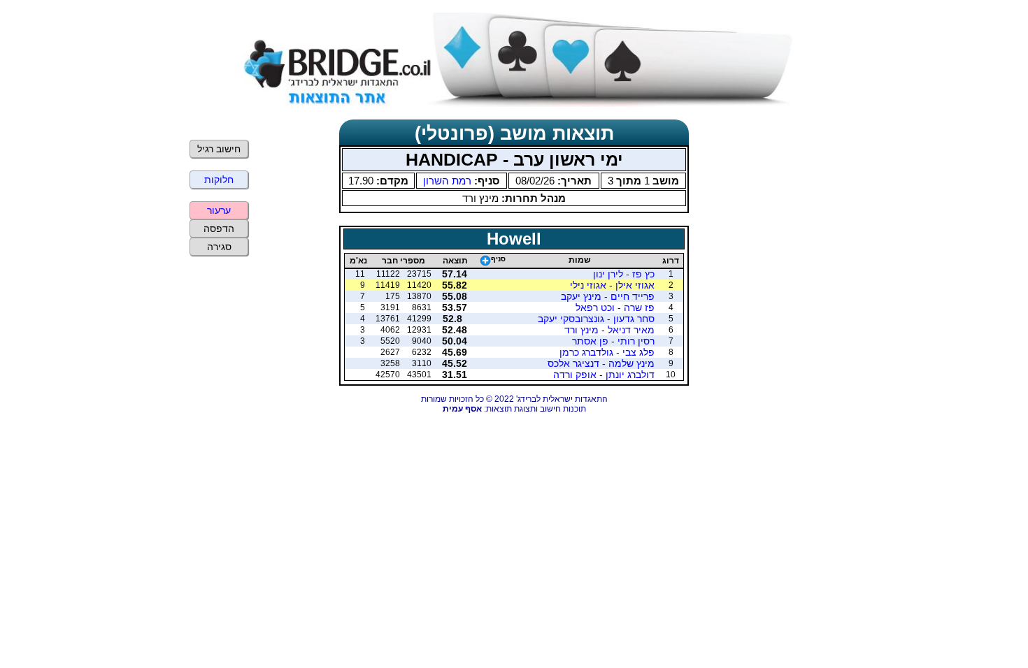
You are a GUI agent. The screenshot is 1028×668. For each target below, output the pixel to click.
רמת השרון (447, 181)
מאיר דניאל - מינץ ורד (609, 329)
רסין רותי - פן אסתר (613, 341)
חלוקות (219, 179)
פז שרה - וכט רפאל (615, 307)
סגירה (219, 246)
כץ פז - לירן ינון (624, 273)
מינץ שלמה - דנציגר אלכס (601, 363)
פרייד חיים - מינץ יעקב (608, 296)
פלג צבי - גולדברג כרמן (607, 352)
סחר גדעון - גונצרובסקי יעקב (596, 318)
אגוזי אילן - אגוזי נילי (612, 285)
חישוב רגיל (219, 148)
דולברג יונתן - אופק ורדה (604, 374)
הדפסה (219, 228)
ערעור (219, 210)
